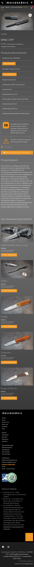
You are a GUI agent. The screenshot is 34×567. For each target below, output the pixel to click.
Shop (2, 7)
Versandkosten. (11, 46)
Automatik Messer (17, 7)
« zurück (4, 34)
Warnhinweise (9, 63)
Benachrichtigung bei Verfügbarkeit (17, 152)
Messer (7, 7)
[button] (30, 15)
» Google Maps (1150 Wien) (12, 556)
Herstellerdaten (9, 74)
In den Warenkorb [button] (9, 255)
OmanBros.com (27, 564)
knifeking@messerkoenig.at (19, 554)
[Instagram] (8, 547)
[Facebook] (3, 547)
